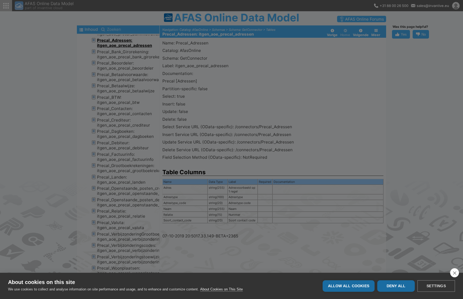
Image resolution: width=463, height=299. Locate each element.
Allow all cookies (348, 286)
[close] (454, 272)
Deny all (396, 286)
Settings (436, 286)
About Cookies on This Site (221, 289)
